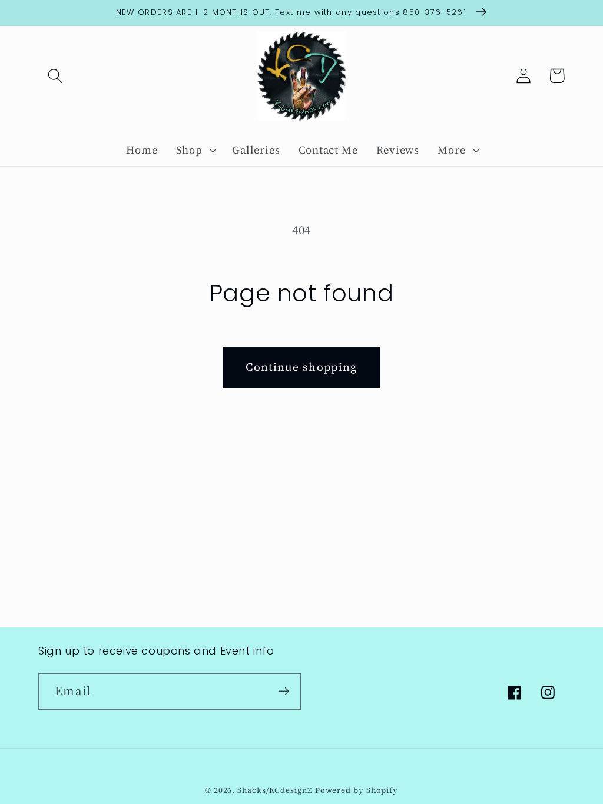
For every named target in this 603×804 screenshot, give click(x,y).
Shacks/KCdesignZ (275, 790)
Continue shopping (301, 367)
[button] (55, 75)
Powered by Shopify (356, 790)
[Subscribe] (283, 691)
